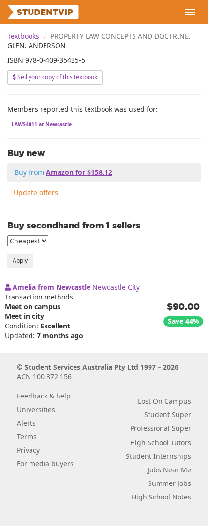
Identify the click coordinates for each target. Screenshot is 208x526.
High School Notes (161, 496)
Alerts (26, 422)
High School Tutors (160, 442)
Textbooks (23, 36)
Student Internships (158, 456)
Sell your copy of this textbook (56, 77)
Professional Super (160, 428)
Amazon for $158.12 (79, 172)
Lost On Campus (164, 401)
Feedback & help (44, 395)
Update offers (36, 192)
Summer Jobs (169, 483)
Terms (27, 436)
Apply (20, 260)
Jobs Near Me (169, 469)
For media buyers (45, 463)
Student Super (167, 414)
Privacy (28, 450)
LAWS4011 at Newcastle (42, 124)
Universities (36, 409)
